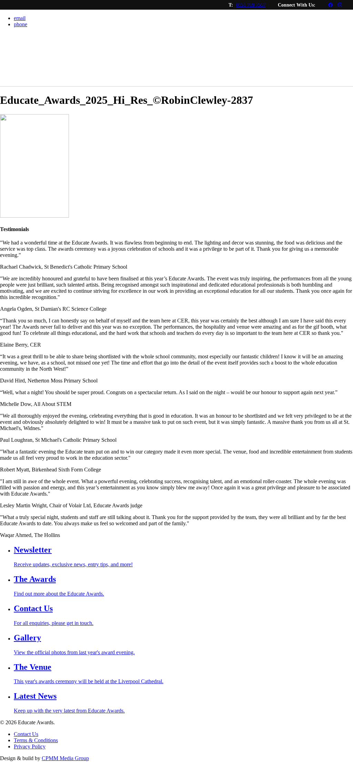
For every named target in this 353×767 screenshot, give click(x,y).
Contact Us (26, 734)
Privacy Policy (30, 746)
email (20, 18)
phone (20, 24)
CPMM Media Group (65, 758)
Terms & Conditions (36, 740)
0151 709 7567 (250, 5)
